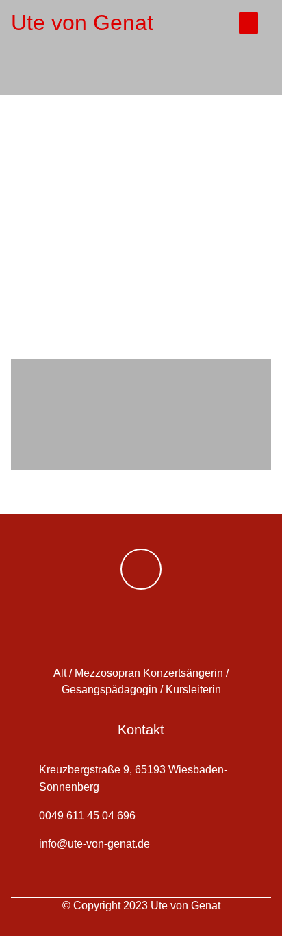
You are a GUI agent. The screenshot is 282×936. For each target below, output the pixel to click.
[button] (248, 23)
